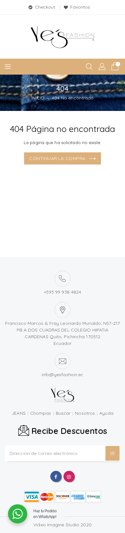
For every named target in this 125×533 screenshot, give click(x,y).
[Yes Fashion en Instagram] (69, 476)
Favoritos (80, 7)
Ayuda (106, 413)
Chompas (40, 413)
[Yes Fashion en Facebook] (55, 476)
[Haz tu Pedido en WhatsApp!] (17, 513)
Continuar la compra (57, 158)
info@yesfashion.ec (63, 374)
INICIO (38, 98)
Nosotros (85, 413)
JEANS (19, 413)
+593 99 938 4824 (62, 292)
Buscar (63, 413)
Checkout (45, 7)
